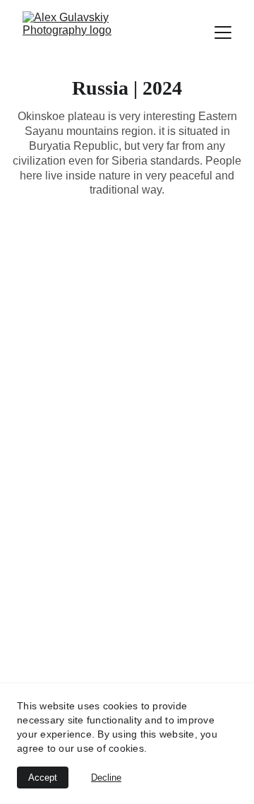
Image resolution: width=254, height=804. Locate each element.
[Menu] (222, 32)
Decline (106, 777)
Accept (42, 777)
